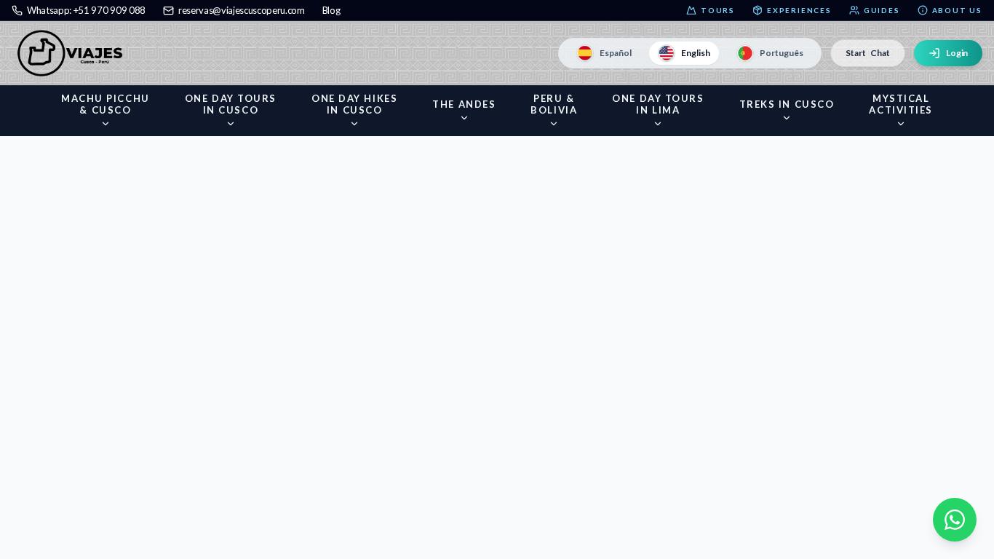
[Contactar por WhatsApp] (955, 520)
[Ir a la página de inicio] (73, 53)
